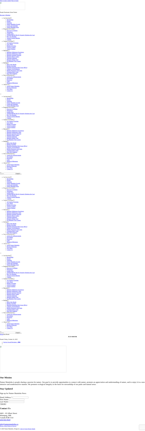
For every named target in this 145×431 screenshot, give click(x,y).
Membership (10, 19)
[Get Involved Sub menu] (11, 18)
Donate (9, 21)
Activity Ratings (11, 49)
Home (1, 334)
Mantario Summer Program (14, 55)
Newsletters (10, 78)
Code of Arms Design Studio (27, 429)
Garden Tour (10, 33)
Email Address (6, 397)
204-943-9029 (5, 420)
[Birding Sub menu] (8, 63)
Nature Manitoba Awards (13, 24)
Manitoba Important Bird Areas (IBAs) (17, 67)
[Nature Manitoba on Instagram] (6, 373)
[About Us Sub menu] (9, 84)
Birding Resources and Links (14, 70)
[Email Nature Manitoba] (10, 373)
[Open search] (0, 172)
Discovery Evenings (12, 30)
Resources (9, 80)
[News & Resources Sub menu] (14, 75)
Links (8, 81)
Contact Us (10, 90)
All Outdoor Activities (12, 43)
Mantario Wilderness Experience (15, 52)
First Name (4, 399)
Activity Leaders (11, 47)
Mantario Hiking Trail (12, 59)
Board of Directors (12, 87)
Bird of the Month (11, 64)
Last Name (4, 402)
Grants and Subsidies (12, 26)
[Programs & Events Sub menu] (14, 29)
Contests (9, 39)
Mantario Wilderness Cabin (14, 53)
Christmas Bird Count (12, 72)
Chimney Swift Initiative (13, 69)
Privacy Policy (4, 426)
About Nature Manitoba (13, 86)
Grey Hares (10, 44)
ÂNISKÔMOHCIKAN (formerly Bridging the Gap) (21, 35)
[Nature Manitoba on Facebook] (2, 373)
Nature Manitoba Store (13, 27)
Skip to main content (5, 0)
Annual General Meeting (13, 38)
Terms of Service (12, 426)
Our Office (10, 89)
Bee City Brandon (11, 36)
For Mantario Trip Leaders (14, 61)
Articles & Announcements (14, 77)
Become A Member (5, 15)
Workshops (10, 32)
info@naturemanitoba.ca (9, 424)
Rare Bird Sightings (12, 73)
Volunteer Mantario (12, 58)
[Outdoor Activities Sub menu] (13, 41)
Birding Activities (11, 46)
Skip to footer (14, 0)
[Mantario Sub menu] (8, 51)
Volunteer (9, 22)
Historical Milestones (12, 83)
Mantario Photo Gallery (13, 56)
